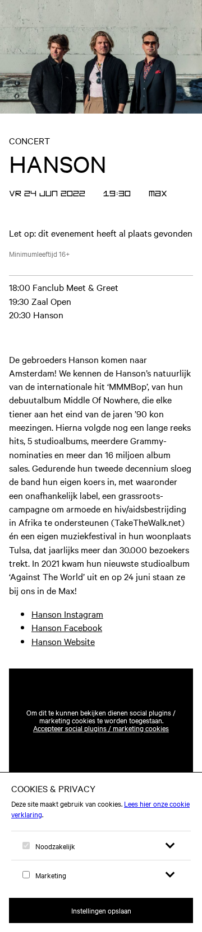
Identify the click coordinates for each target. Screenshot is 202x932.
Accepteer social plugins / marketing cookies (101, 728)
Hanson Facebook (66, 627)
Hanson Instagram (67, 614)
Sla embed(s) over (137, 642)
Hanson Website (63, 641)
